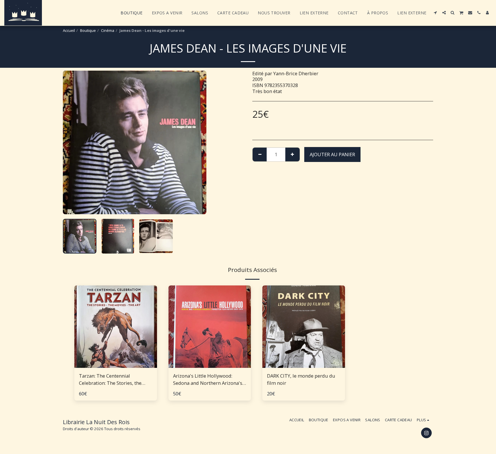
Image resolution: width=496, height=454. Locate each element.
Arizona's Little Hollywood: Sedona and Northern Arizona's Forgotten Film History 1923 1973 (207, 379)
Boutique (88, 30)
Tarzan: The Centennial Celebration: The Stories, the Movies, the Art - (110, 379)
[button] (435, 13)
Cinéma (107, 30)
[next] (197, 142)
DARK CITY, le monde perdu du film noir (301, 379)
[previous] (72, 142)
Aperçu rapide (115, 365)
